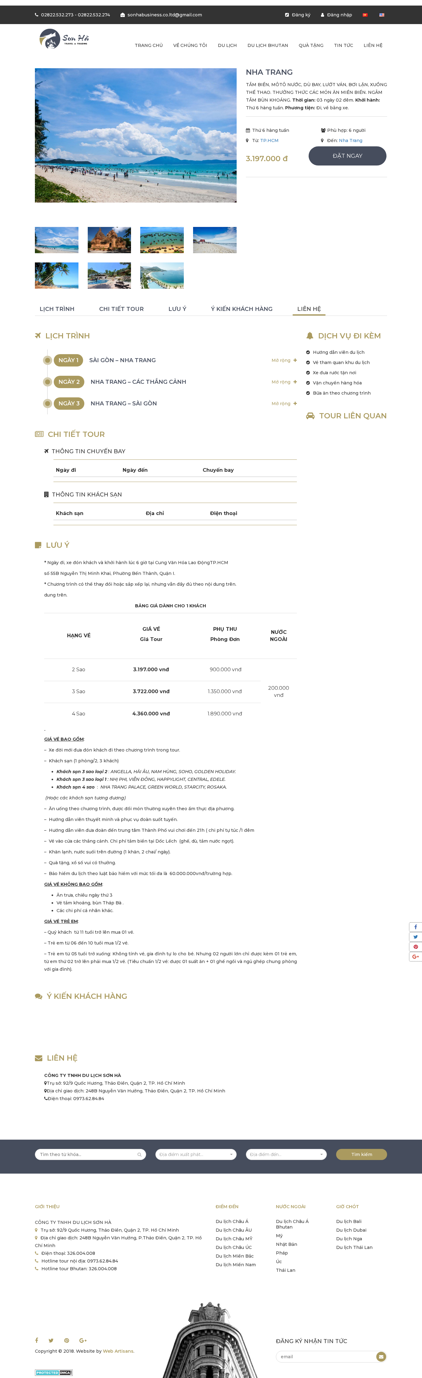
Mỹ (279, 1235)
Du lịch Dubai (351, 1230)
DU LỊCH (227, 45)
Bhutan (284, 1227)
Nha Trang (350, 140)
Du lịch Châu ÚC (234, 1247)
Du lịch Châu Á (232, 1221)
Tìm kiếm (361, 1154)
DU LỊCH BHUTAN (267, 45)
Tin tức (343, 45)
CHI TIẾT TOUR (121, 309)
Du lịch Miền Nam (236, 1264)
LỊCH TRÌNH (57, 309)
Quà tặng (311, 45)
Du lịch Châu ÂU (234, 1230)
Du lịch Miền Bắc (235, 1256)
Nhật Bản (286, 1244)
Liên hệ (373, 45)
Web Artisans (118, 1351)
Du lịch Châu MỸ (234, 1239)
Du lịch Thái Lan (354, 1247)
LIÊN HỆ (309, 309)
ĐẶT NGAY (347, 156)
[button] (196, 1154)
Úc (279, 1261)
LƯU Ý (177, 309)
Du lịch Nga (349, 1239)
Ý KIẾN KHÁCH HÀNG (241, 309)
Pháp (282, 1253)
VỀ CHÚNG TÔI (190, 45)
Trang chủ (149, 45)
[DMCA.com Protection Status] (54, 1372)
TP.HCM (269, 140)
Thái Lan (285, 1270)
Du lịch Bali (348, 1221)
